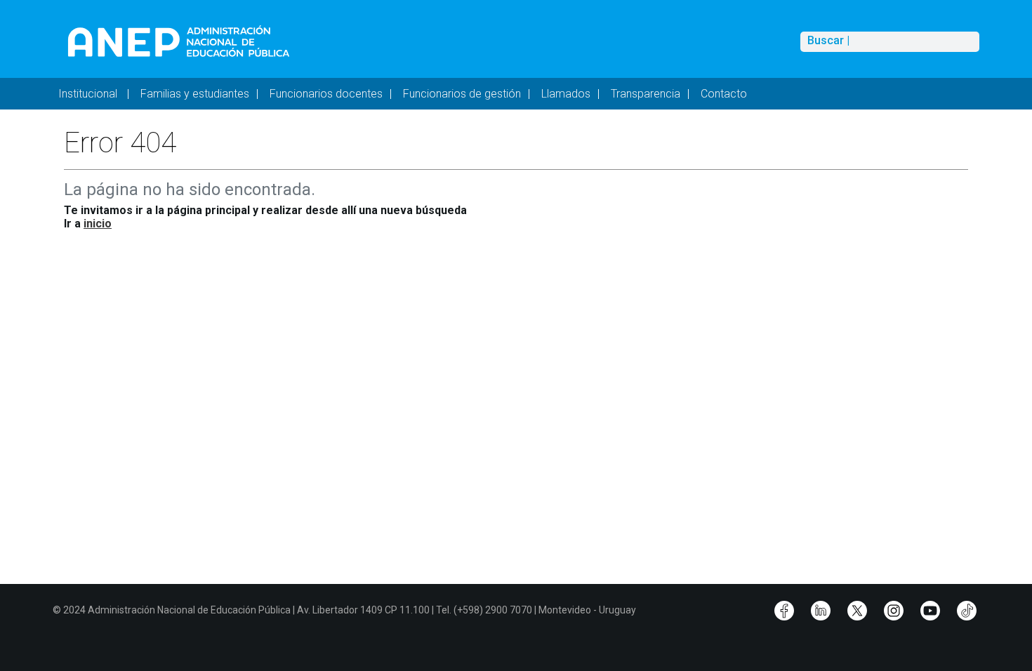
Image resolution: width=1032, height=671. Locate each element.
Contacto (724, 93)
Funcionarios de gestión (462, 93)
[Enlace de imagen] (178, 41)
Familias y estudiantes (194, 93)
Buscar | (828, 40)
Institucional (89, 93)
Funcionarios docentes (326, 93)
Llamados (565, 93)
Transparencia (645, 93)
